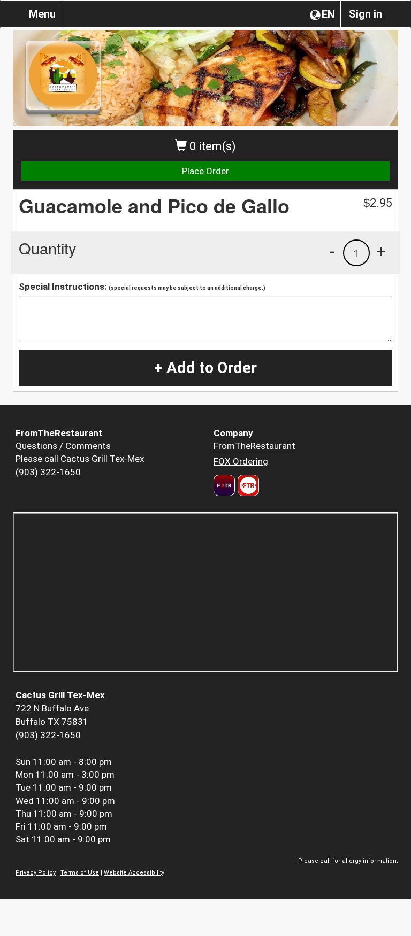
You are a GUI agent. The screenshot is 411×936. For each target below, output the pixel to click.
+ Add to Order (205, 368)
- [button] (331, 251)
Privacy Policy (36, 872)
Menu (42, 13)
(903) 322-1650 (48, 472)
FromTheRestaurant (254, 445)
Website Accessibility (134, 872)
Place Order (205, 171)
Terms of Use (79, 872)
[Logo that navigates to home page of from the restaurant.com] (224, 485)
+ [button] (381, 251)
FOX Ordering (241, 461)
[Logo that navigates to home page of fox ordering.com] (247, 485)
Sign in (365, 13)
